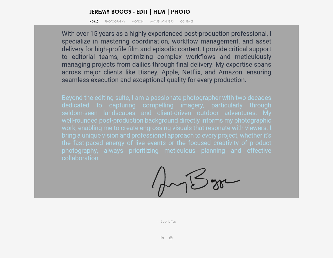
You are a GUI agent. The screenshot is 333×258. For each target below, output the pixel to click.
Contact (186, 21)
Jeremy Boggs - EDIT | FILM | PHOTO (140, 11)
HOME (93, 21)
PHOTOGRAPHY (115, 21)
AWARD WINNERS (162, 21)
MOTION (138, 21)
